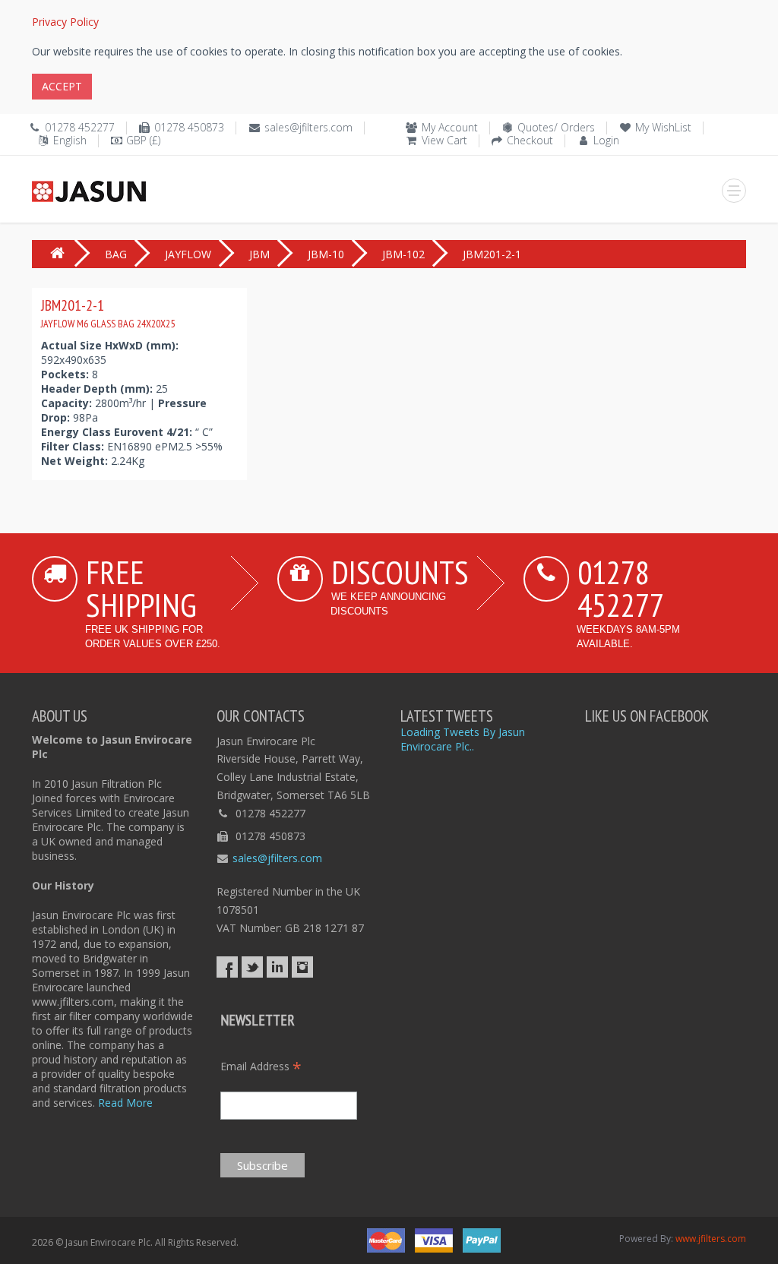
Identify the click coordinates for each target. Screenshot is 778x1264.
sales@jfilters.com (308, 127)
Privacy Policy (65, 21)
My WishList (663, 127)
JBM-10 (326, 254)
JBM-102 (403, 254)
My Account (450, 127)
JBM (259, 254)
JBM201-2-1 (108, 312)
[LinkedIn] (277, 967)
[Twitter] (252, 967)
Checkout (530, 140)
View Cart (444, 140)
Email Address (261, 1066)
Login (606, 140)
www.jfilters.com (710, 1238)
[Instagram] (302, 967)
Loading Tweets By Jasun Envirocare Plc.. (462, 739)
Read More (125, 1102)
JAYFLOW (188, 254)
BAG (116, 254)
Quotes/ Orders (556, 127)
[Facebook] (227, 967)
